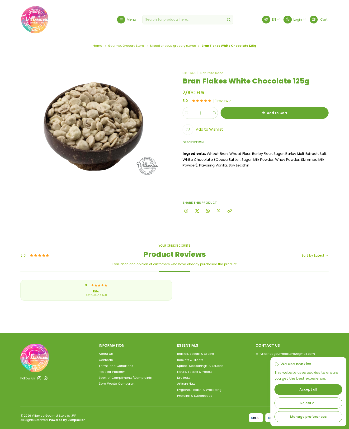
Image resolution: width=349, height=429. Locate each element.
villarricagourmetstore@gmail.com (287, 353)
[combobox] (187, 19)
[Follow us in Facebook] (45, 378)
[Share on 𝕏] (197, 211)
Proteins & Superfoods (194, 395)
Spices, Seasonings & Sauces (200, 366)
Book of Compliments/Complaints (125, 377)
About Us (106, 353)
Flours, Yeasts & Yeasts (194, 371)
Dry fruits (183, 377)
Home (97, 45)
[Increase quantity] (214, 113)
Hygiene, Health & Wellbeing (199, 389)
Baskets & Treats (190, 360)
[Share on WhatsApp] (207, 211)
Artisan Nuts (186, 383)
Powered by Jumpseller (67, 420)
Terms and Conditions (116, 366)
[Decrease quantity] (186, 113)
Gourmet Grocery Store (126, 45)
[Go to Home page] (34, 19)
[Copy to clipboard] (229, 211)
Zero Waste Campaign (117, 383)
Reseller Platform (112, 371)
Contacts (106, 360)
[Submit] (229, 19)
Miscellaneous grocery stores (173, 45)
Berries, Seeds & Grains (195, 353)
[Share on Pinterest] (218, 211)
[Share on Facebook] (186, 211)
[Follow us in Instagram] (39, 378)
